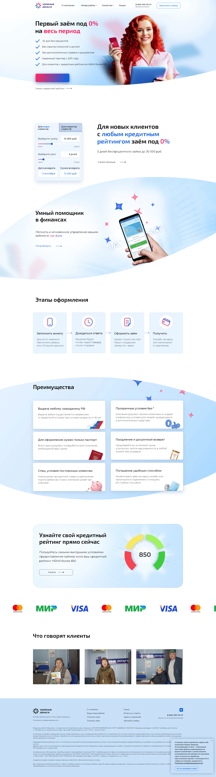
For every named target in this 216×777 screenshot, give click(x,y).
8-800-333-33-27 (175, 715)
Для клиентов (44, 128)
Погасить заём (93, 721)
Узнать (52, 572)
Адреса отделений (132, 717)
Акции (126, 709)
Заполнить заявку (132, 721)
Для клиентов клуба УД (69, 128)
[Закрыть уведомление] (211, 740)
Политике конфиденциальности (188, 763)
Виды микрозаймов (95, 713)
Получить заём (93, 717)
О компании (92, 709)
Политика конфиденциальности (45, 720)
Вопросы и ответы (132, 713)
